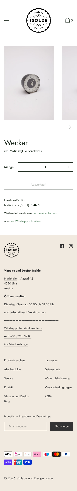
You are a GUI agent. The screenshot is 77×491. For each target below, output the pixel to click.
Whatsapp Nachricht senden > (23, 328)
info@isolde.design (16, 344)
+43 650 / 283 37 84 (17, 336)
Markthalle (10, 278)
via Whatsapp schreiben (26, 221)
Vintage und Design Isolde (34, 478)
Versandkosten (33, 151)
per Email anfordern (45, 213)
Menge (9, 167)
